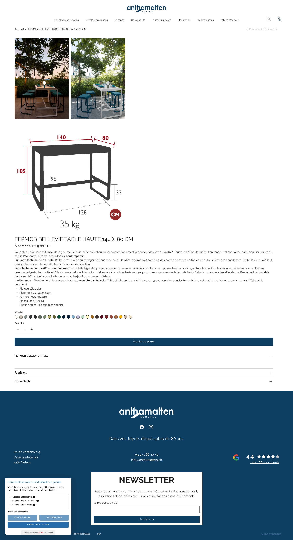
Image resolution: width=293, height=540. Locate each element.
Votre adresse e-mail (106, 502)
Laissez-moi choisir (38, 525)
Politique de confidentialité (18, 512)
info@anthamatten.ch (146, 460)
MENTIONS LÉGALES (81, 534)
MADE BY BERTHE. (271, 534)
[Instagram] (151, 427)
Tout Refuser (54, 517)
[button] (280, 19)
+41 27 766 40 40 (147, 454)
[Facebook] (142, 427)
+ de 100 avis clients (264, 462)
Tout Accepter (22, 517)
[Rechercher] (268, 18)
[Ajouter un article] (31, 329)
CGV (99, 534)
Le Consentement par (38, 532)
